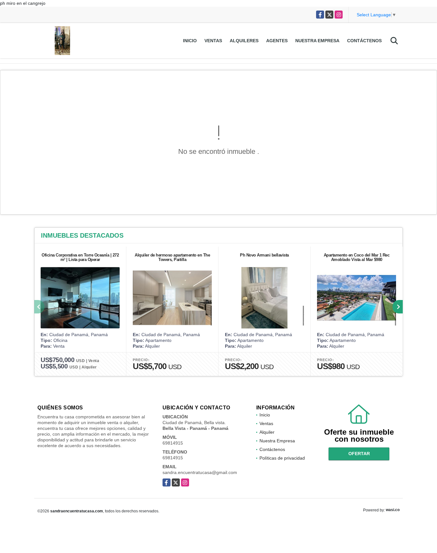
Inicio (190, 40)
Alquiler (266, 432)
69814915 (173, 443)
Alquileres (244, 40)
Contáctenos (364, 40)
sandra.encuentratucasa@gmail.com (200, 472)
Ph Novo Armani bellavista (264, 255)
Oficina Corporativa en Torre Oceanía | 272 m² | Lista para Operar (80, 257)
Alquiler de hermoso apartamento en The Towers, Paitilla (172, 257)
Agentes (277, 40)
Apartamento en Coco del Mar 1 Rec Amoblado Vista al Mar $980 (357, 257)
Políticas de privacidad (282, 458)
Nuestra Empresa (317, 40)
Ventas (213, 40)
